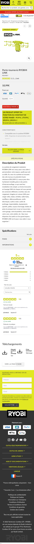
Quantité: (5, 98)
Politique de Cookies (17, 497)
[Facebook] (13, 440)
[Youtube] (21, 440)
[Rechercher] (31, 8)
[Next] (29, 26)
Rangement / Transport (8, 22)
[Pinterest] (25, 440)
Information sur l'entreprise (17, 500)
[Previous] (24, 26)
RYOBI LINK (19, 22)
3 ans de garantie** (25, 15)
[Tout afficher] (31, 3)
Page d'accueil (6, 21)
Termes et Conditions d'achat (17, 505)
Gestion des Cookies (17, 510)
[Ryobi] (5, 2)
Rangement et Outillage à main (19, 21)
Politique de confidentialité (17, 495)
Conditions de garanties (17, 507)
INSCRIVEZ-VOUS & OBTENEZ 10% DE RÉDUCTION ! (14, 373)
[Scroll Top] (1, 543)
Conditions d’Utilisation (17, 502)
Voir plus (4, 145)
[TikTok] (17, 440)
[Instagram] (9, 440)
